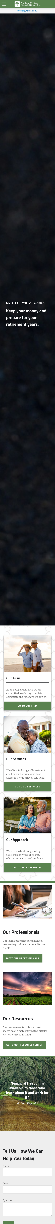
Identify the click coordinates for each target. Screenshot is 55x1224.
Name (6, 1166)
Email (6, 1183)
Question (8, 1200)
